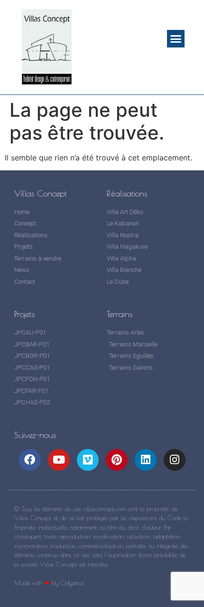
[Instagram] (174, 460)
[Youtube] (59, 460)
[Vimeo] (88, 460)
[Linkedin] (146, 460)
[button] (176, 39)
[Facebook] (30, 460)
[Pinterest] (117, 460)
